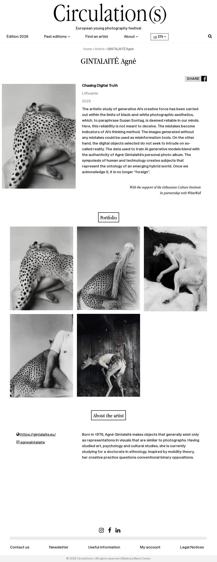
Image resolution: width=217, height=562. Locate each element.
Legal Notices (192, 547)
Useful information (104, 547)
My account (150, 547)
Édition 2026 (17, 37)
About (129, 37)
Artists (99, 49)
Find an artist (96, 37)
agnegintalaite (32, 442)
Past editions (55, 37)
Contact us (19, 547)
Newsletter (58, 547)
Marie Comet (142, 558)
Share (193, 79)
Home (87, 49)
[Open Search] (210, 36)
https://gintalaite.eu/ (37, 435)
